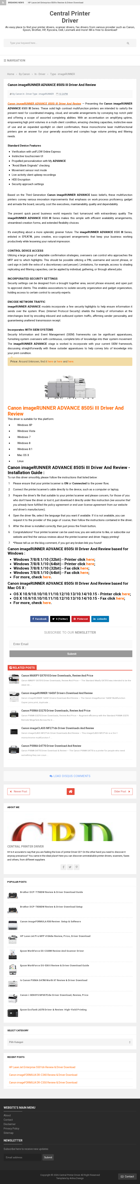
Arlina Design (77, 1178)
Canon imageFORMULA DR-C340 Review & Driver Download (43, 1074)
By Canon (17, 94)
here (50, 361)
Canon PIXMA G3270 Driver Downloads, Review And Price (55, 710)
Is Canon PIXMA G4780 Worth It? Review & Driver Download (53, 980)
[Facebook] (63, 867)
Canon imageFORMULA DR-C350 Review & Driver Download (43, 1082)
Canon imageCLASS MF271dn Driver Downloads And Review (57, 728)
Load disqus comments (72, 776)
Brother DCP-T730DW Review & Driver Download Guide (51, 892)
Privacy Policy (11, 1128)
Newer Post (20, 791)
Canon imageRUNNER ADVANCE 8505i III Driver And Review (44, 103)
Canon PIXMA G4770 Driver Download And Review (51, 745)
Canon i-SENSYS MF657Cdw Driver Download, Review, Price (54, 995)
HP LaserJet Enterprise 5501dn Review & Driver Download (42, 1067)
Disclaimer (10, 1124)
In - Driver (27, 94)
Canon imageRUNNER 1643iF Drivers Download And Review (57, 693)
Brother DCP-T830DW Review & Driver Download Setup (51, 906)
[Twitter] (70, 867)
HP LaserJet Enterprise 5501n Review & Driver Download (55, 2)
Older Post (120, 791)
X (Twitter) (61, 619)
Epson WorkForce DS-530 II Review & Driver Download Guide (54, 965)
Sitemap (8, 1132)
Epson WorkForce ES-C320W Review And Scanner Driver (52, 950)
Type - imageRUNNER (43, 94)
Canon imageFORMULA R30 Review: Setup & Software (50, 921)
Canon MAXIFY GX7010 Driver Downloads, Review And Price (57, 675)
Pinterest (82, 619)
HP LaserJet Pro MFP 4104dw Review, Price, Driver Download (55, 936)
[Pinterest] (76, 867)
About (7, 1115)
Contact (8, 1119)
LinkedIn (101, 619)
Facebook (40, 619)
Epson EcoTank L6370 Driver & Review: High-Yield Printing (53, 1009)
